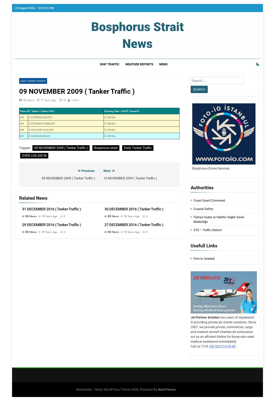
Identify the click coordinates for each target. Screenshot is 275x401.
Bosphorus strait (106, 148)
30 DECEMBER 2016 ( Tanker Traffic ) (133, 209)
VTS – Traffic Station (207, 230)
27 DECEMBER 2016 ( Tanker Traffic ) (133, 225)
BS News (28, 100)
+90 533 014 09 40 (222, 346)
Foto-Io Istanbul (204, 258)
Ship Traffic (109, 64)
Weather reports (139, 64)
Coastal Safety (203, 209)
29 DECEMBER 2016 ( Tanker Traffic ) (51, 225)
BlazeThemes (167, 389)
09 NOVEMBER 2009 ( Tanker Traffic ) (61, 148)
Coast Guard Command (209, 200)
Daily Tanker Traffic (33, 81)
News (163, 64)
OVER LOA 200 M (34, 155)
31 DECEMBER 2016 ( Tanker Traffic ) (51, 209)
